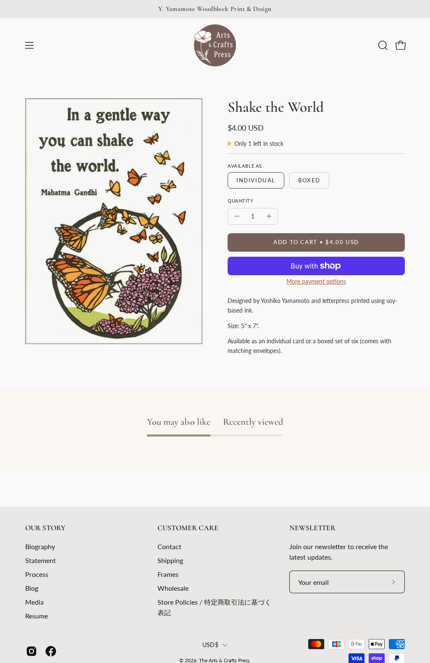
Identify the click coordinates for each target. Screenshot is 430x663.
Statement (40, 560)
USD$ (210, 644)
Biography (40, 546)
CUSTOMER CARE (187, 528)
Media (34, 602)
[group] (215, 9)
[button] (382, 45)
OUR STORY (45, 528)
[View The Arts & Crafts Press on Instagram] (31, 651)
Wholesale (173, 588)
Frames (167, 574)
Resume (36, 616)
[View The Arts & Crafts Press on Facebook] (51, 651)
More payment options (316, 281)
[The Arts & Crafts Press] (215, 45)
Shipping (170, 560)
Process (36, 574)
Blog (31, 588)
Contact (169, 546)
